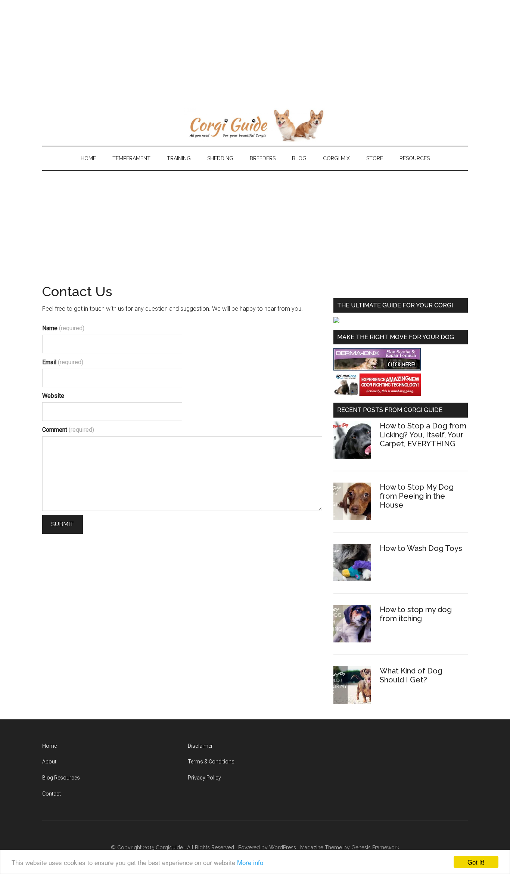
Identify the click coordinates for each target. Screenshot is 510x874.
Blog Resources (61, 778)
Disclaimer (200, 746)
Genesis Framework (375, 847)
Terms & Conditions (211, 762)
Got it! (476, 862)
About (49, 762)
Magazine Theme (321, 847)
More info (250, 862)
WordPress (282, 847)
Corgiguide (169, 847)
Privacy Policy (204, 778)
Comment (68, 429)
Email (62, 362)
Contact (51, 794)
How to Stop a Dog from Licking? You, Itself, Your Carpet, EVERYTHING (423, 434)
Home (49, 746)
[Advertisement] (224, 52)
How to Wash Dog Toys (421, 548)
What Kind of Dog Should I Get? (411, 675)
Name (63, 328)
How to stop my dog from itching (416, 614)
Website (53, 395)
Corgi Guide (255, 125)
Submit (62, 524)
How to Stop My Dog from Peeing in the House (417, 496)
